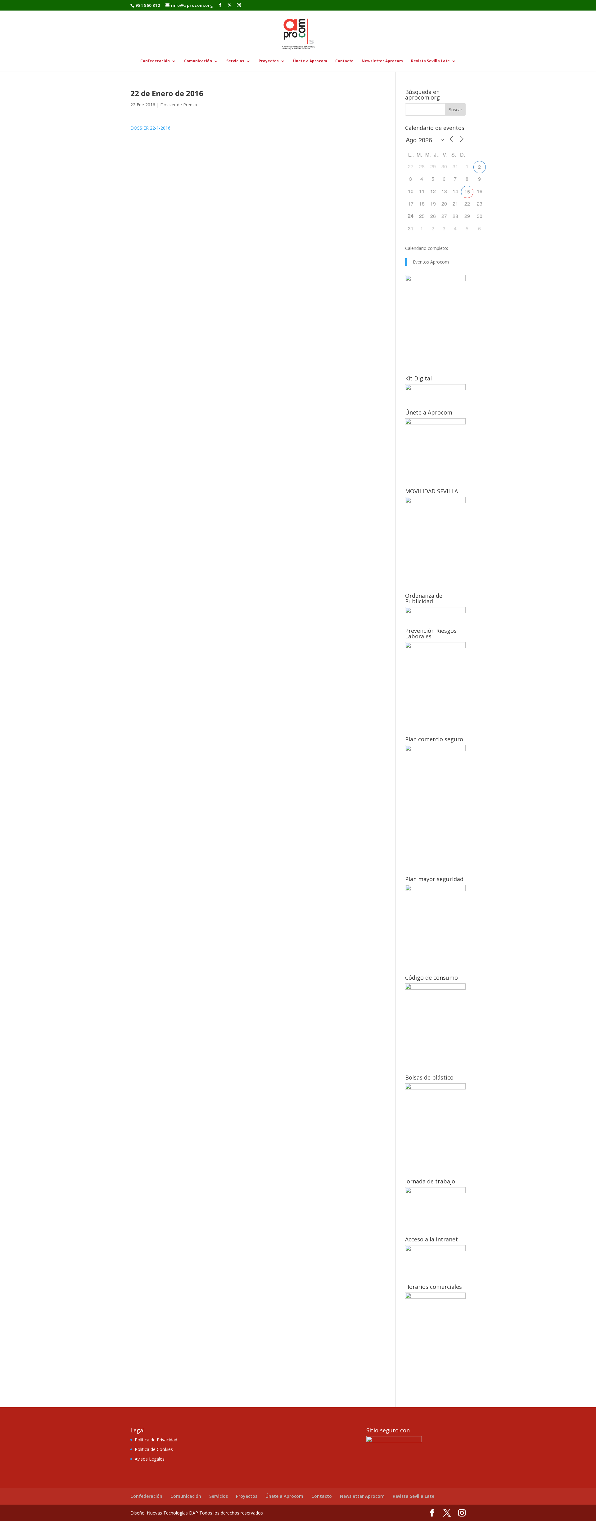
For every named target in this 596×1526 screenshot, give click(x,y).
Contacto (344, 61)
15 (467, 191)
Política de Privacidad (156, 1440)
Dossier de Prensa (178, 105)
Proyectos (269, 61)
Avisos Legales (150, 1459)
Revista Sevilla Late (430, 61)
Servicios (235, 61)
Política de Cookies (154, 1449)
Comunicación (198, 61)
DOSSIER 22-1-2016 (150, 128)
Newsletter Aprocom (382, 61)
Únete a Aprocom (310, 61)
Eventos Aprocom (431, 262)
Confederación (155, 61)
